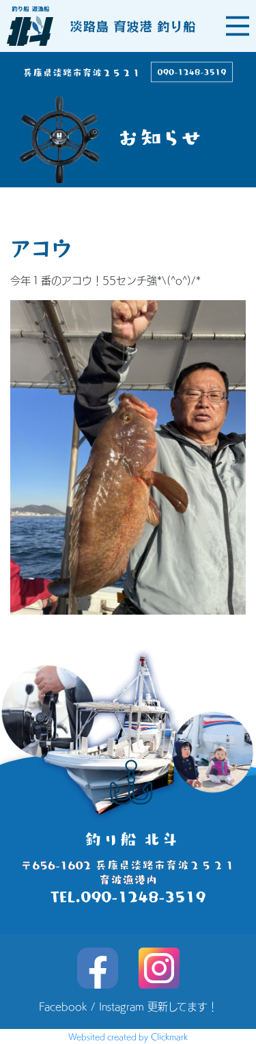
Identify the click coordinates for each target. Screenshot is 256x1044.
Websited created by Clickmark (128, 1036)
